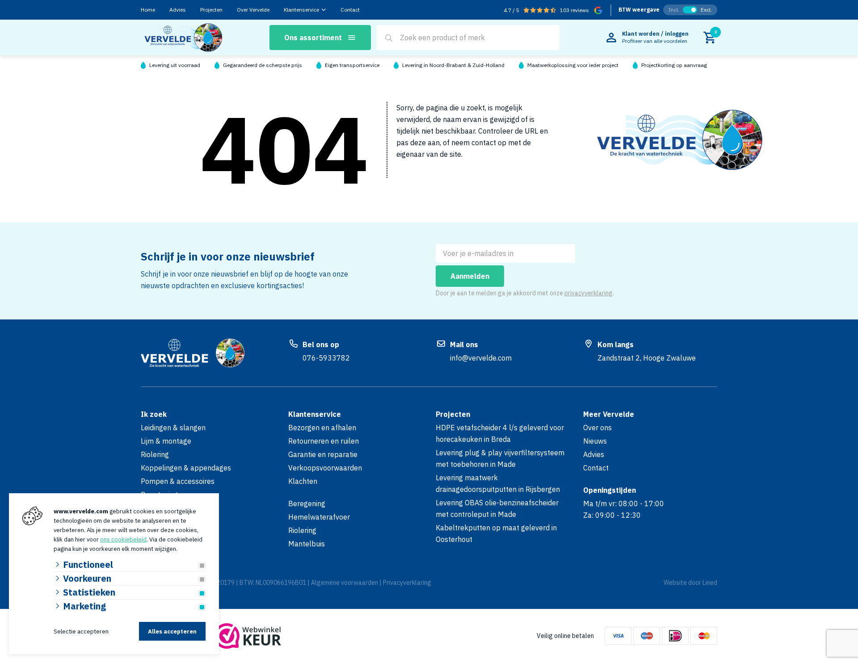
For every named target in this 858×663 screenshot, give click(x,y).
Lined (709, 583)
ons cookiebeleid (123, 539)
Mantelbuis (306, 543)
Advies (177, 9)
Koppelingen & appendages (186, 467)
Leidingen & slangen (173, 427)
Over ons (597, 427)
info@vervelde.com (481, 357)
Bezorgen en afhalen (322, 427)
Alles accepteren (172, 631)
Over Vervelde (253, 9)
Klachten (302, 481)
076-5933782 (326, 357)
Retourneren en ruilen (323, 440)
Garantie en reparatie (323, 454)
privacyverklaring (588, 293)
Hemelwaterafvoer (319, 516)
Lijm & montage (166, 440)
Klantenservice (301, 9)
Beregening (306, 503)
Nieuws (595, 440)
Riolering (155, 454)
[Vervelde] (183, 37)
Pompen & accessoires (177, 481)
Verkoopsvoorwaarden (325, 467)
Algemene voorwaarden (344, 583)
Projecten (211, 9)
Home (148, 9)
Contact (350, 9)
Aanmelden (469, 276)
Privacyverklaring (407, 583)
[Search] (388, 38)
